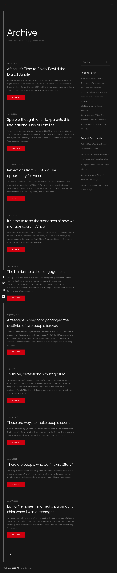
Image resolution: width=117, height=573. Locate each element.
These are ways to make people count (38, 423)
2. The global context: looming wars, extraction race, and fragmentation (94, 96)
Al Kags (84, 165)
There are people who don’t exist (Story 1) (40, 464)
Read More (16, 97)
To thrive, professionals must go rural (36, 374)
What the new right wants (92, 78)
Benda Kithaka (87, 154)
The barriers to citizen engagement (36, 272)
